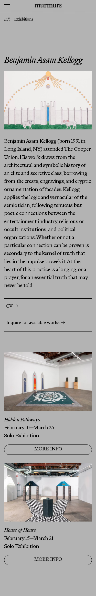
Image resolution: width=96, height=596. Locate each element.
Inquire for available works (35, 323)
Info (7, 19)
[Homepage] (48, 5)
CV (12, 306)
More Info (48, 449)
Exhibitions (23, 19)
